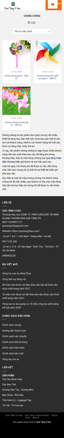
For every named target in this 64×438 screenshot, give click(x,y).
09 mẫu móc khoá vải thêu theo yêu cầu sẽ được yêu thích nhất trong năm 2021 (30, 286)
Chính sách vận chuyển (14, 336)
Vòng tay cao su (10, 359)
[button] (31, 5)
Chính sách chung (11, 325)
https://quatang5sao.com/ (26, 231)
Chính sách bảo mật (12, 353)
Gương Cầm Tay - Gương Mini (17, 389)
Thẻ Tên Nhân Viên (12, 379)
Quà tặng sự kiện (14, 415)
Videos (54, 415)
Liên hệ (35, 418)
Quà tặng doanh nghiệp (37, 415)
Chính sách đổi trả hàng (14, 342)
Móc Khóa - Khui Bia (13, 395)
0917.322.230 (9, 241)
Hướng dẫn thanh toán (14, 330)
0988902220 (9, 255)
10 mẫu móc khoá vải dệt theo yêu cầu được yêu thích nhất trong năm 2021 (30, 296)
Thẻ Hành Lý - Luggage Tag (16, 400)
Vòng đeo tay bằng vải (14, 279)
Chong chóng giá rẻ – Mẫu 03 (16, 77)
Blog (27, 418)
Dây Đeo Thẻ (9, 384)
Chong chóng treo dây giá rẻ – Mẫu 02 (16, 123)
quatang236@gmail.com (15, 225)
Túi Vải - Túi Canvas (12, 405)
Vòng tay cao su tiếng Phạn (16, 273)
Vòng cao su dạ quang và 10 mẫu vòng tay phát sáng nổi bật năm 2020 (30, 306)
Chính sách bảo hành (13, 347)
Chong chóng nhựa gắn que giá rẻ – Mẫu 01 (47, 77)
